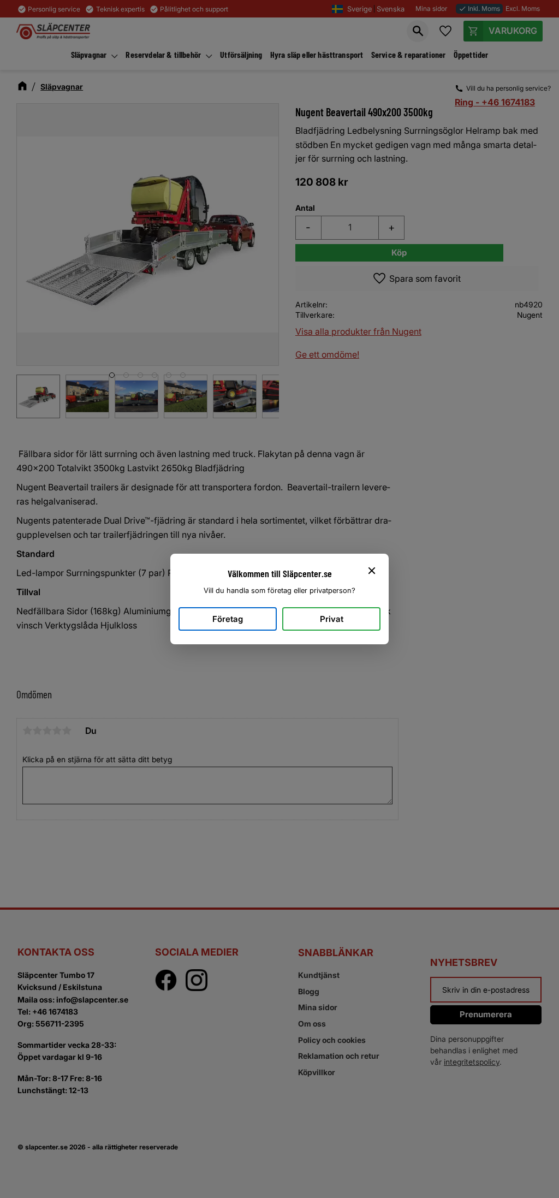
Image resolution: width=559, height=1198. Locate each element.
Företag (227, 619)
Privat (331, 619)
